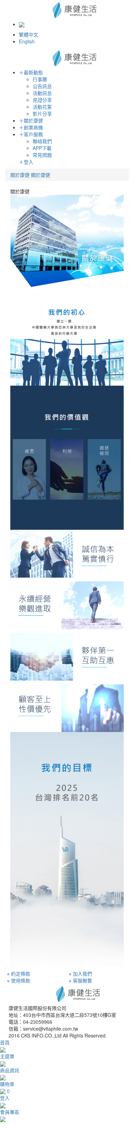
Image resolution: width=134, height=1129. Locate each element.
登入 (26, 161)
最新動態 (31, 72)
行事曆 (40, 79)
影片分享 (42, 113)
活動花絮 (42, 106)
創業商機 (31, 127)
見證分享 (42, 99)
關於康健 (31, 120)
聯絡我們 (42, 141)
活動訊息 (42, 92)
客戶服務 (31, 134)
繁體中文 (28, 34)
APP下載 (42, 147)
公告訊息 (42, 86)
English (27, 41)
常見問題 (42, 154)
